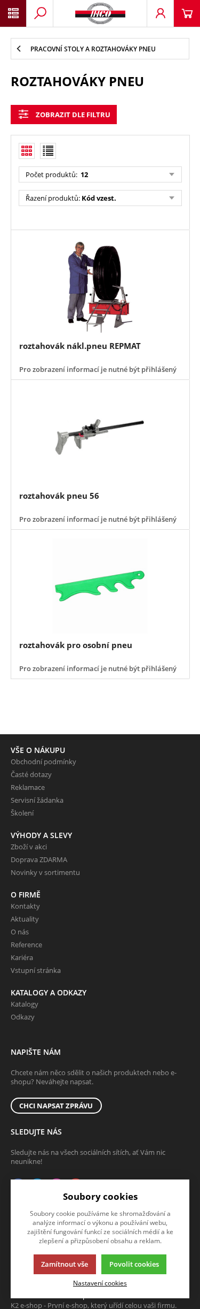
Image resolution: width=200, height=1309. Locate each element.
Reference (26, 944)
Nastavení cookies (100, 1282)
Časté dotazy (31, 774)
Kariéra (22, 957)
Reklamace (28, 787)
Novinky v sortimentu (45, 872)
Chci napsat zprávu (56, 1105)
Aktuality (25, 919)
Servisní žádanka (37, 800)
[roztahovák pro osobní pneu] (100, 586)
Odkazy (23, 1017)
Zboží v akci (29, 846)
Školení (22, 813)
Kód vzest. (99, 198)
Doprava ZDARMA (39, 859)
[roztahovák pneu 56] (100, 436)
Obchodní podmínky (43, 761)
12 (83, 174)
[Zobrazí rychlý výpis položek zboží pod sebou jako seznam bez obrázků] (48, 151)
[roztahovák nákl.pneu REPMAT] (100, 286)
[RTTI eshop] (100, 13)
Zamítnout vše (64, 1264)
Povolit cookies (134, 1264)
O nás (20, 932)
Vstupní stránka (36, 970)
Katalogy (24, 1004)
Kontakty (25, 906)
